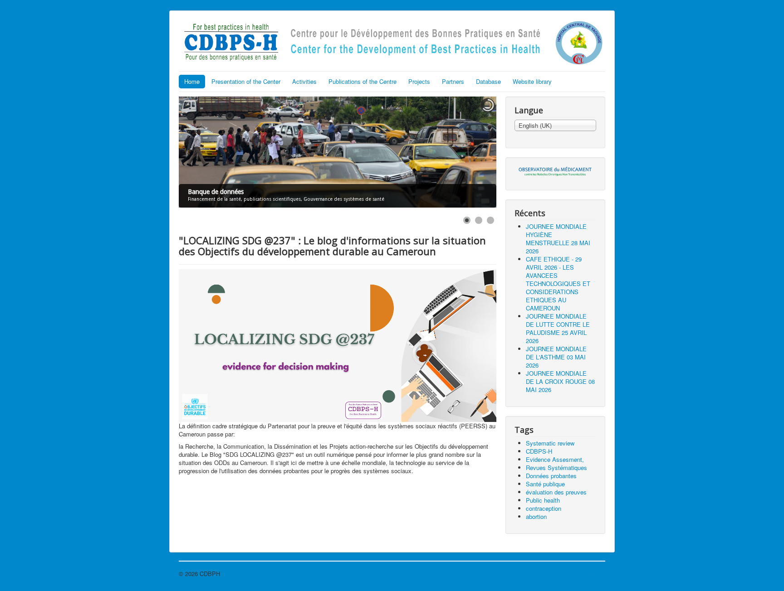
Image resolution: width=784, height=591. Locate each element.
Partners (453, 81)
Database (488, 81)
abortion (536, 516)
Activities (304, 81)
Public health (543, 500)
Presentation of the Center (245, 81)
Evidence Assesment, (555, 459)
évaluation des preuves (556, 492)
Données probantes (551, 475)
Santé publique (545, 484)
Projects (419, 81)
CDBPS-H (539, 451)
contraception (543, 508)
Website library (532, 81)
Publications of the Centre (362, 81)
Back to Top (589, 573)
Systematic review (550, 443)
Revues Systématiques (556, 467)
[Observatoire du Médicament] (555, 170)
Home (192, 81)
